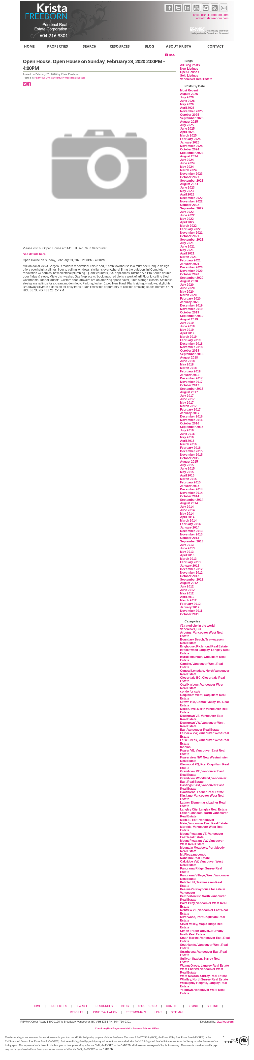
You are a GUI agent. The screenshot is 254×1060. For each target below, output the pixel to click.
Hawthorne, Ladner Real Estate (202, 792)
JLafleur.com (225, 1021)
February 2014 (190, 524)
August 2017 (189, 392)
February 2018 (190, 371)
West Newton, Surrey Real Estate (203, 976)
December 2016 (191, 416)
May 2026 (187, 104)
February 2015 (190, 482)
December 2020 (191, 267)
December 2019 (191, 305)
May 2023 (187, 191)
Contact (215, 46)
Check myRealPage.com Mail (112, 1028)
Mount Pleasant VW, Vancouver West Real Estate (202, 842)
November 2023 (191, 173)
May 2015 (187, 472)
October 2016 (189, 423)
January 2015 (189, 486)
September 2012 (191, 579)
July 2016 (187, 430)
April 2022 (187, 222)
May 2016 (187, 437)
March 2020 (188, 295)
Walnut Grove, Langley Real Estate (204, 965)
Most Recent (189, 90)
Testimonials (136, 1012)
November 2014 (191, 493)
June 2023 (187, 187)
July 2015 (187, 465)
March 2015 (188, 479)
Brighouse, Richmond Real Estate (204, 646)
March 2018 (188, 368)
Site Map (177, 1012)
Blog (149, 46)
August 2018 (189, 357)
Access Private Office (146, 1028)
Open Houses (189, 72)
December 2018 (191, 343)
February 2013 (190, 562)
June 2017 (187, 399)
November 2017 (191, 382)
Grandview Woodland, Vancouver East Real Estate (203, 780)
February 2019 (190, 340)
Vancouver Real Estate (196, 79)
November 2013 (191, 534)
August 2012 (189, 583)
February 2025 (190, 139)
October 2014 (189, 496)
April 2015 (187, 475)
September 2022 (191, 208)
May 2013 (187, 552)
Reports (76, 1012)
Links (158, 1012)
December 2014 (191, 489)
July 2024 (187, 160)
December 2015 (191, 451)
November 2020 (191, 271)
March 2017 (188, 406)
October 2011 (189, 614)
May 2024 (187, 166)
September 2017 (191, 389)
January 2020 (189, 302)
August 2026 (189, 94)
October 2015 (189, 458)
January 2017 (189, 413)
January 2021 (189, 264)
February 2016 (190, 447)
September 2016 (191, 427)
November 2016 (191, 420)
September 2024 (191, 153)
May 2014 (187, 513)
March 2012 (188, 600)
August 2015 (189, 461)
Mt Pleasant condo (193, 854)
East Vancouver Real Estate (200, 729)
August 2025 (189, 121)
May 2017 (187, 402)
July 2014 (187, 506)
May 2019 (187, 330)
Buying (193, 1005)
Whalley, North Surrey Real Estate (204, 979)
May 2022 (187, 219)
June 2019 (187, 326)
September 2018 (191, 354)
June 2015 (187, 468)
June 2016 (187, 434)
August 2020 (189, 281)
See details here (34, 254)
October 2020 (189, 274)
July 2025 (187, 125)
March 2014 (188, 520)
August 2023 (189, 184)
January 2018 (189, 375)
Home (29, 46)
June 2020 (187, 288)
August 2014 (189, 503)
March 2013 (188, 558)
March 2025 (188, 135)
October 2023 (189, 177)
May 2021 (187, 250)
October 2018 (189, 350)
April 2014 (187, 517)
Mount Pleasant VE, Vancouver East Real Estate (201, 835)
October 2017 (189, 385)
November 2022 (191, 201)
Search (89, 46)
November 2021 (191, 232)
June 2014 (187, 510)
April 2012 (187, 597)
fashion (185, 747)
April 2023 (187, 194)
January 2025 (189, 142)
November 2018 (191, 347)
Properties (57, 46)
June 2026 (187, 101)
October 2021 (189, 236)
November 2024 (191, 146)
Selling (212, 1005)
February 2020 (190, 298)
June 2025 (187, 128)
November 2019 (191, 309)
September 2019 (191, 316)
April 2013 (187, 555)
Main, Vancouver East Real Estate (204, 823)
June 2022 (187, 215)
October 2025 (189, 114)
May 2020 (187, 291)
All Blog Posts (190, 65)
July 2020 (187, 284)
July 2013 (187, 545)
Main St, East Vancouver (197, 820)
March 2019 (188, 336)
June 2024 (187, 163)
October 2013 (189, 538)
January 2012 (189, 607)
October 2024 (189, 149)
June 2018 (187, 361)
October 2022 (189, 205)
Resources (120, 46)
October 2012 (189, 576)
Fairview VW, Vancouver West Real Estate (59, 77)
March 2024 (188, 170)
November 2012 (191, 572)
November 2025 (191, 111)
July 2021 (187, 243)
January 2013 (189, 565)
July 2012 (187, 586)
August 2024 (189, 156)
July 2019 (187, 323)
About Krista (178, 46)
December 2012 (191, 569)
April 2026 (187, 108)
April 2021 (187, 253)
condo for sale (190, 691)
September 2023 (191, 180)
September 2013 (191, 541)
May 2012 (187, 593)
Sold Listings (189, 75)
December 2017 (191, 378)
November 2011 (191, 611)
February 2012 (190, 604)
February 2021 (190, 260)
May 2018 (187, 364)
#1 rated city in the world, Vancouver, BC (197, 627)
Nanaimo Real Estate (195, 858)
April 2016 (187, 441)
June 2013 (187, 548)
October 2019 (189, 312)
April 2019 (187, 333)
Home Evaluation (104, 1012)
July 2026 (187, 97)
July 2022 (187, 212)
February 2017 (190, 409)
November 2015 (191, 454)
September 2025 (191, 118)
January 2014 (189, 527)
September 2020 (191, 277)
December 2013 (191, 531)
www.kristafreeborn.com (212, 18)
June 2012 (187, 590)
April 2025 (187, 132)
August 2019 (189, 319)
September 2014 (191, 500)
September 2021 (191, 239)
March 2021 (188, 257)
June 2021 (187, 246)
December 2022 (191, 198)
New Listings (189, 68)
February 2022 (190, 229)
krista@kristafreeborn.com (210, 15)
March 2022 (188, 225)
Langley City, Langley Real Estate (203, 809)
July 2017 (187, 395)
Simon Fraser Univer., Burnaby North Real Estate (201, 932)
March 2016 (188, 444)
